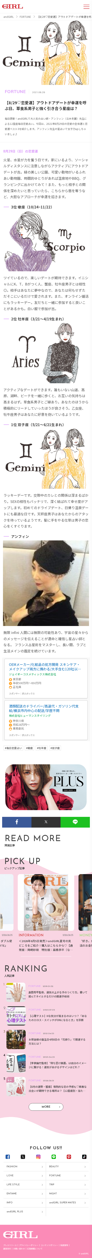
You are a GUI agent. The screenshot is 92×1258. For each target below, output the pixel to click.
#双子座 (55, 748)
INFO (10, 1203)
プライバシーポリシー (28, 1245)
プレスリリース (10, 1245)
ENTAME (12, 1194)
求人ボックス (28, 693)
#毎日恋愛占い (13, 748)
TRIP (51, 1185)
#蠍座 (29, 748)
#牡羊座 (41, 748)
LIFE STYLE (13, 1185)
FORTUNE (55, 1176)
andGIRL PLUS (15, 1212)
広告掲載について (35, 1249)
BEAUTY (54, 1167)
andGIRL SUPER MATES (62, 1203)
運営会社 (7, 1249)
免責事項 (64, 1245)
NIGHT (53, 1194)
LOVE (10, 1176)
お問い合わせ (19, 1249)
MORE (46, 1107)
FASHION (12, 1167)
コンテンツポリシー (49, 1245)
